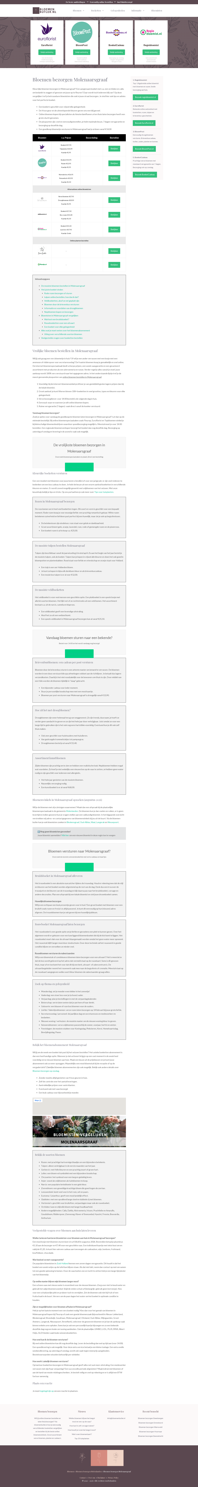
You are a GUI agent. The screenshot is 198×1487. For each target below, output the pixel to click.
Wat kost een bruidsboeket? (56, 319)
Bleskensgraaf (73, 822)
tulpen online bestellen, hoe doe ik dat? (61, 297)
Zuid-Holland (63, 1263)
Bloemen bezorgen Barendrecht (150, 1436)
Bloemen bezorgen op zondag (46, 1071)
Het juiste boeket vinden (52, 289)
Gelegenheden (118, 10)
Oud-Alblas (85, 822)
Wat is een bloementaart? (82, 1434)
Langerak (100, 822)
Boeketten (96, 10)
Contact (83, 1478)
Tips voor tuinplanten (103, 492)
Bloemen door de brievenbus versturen (61, 304)
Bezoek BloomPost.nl (144, 149)
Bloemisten (156, 10)
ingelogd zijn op (47, 1391)
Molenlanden (72, 811)
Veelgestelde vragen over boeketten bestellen (62, 338)
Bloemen (77, 10)
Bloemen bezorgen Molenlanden (89, 1471)
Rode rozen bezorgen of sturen (58, 293)
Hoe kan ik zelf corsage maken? (81, 1426)
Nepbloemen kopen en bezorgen (58, 312)
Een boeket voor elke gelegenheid (59, 327)
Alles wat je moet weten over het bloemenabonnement (65, 330)
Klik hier (65, 835)
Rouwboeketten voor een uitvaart (59, 323)
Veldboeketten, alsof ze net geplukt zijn (61, 300)
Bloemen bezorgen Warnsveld (150, 1427)
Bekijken (114, 148)
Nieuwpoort (113, 822)
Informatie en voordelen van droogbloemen (63, 308)
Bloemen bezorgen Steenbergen (150, 1418)
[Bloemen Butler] (45, 10)
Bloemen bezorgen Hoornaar (150, 1431)
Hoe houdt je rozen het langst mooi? (82, 1430)
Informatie (136, 10)
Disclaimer (101, 1478)
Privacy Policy (113, 1478)
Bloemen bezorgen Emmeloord (150, 1423)
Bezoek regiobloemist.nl (145, 97)
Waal (93, 822)
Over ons (91, 1478)
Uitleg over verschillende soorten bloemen (63, 334)
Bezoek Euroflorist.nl (144, 123)
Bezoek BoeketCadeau (145, 174)
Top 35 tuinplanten (81, 1438)
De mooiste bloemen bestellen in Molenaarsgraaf (63, 286)
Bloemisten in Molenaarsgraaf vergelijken (59, 315)
